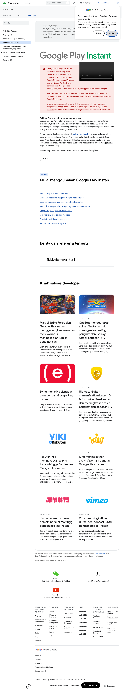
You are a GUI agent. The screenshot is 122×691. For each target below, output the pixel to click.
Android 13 (83, 626)
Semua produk (40, 671)
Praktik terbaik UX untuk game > (53, 219)
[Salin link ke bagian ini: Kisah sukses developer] (82, 283)
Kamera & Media (53, 627)
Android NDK (98, 637)
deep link (50, 110)
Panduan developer (97, 623)
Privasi (51, 632)
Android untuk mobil (69, 628)
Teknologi (32, 15)
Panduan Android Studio (98, 617)
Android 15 (83, 619)
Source (37, 629)
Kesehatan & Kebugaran (54, 622)
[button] (15, 52)
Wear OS (67, 617)
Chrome (38, 660)
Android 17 (83, 611)
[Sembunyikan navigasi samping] (28, 686)
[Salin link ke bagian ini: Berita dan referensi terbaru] (90, 243)
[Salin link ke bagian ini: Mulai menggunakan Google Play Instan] (42, 185)
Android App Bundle (81, 134)
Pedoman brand (56, 680)
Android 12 (83, 630)
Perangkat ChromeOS (68, 622)
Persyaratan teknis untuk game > (53, 223)
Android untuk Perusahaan (40, 621)
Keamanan (39, 625)
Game (51, 611)
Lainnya (28, 3)
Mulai (111, 33)
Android (38, 616)
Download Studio (97, 632)
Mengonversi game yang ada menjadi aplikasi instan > (62, 202)
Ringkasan (7, 15)
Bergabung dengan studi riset (112, 630)
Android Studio (104, 3)
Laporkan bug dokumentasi (112, 618)
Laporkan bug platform (112, 612)
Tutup (99, 33)
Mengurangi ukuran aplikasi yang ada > (56, 215)
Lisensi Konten (100, 554)
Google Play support (112, 624)
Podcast (38, 641)
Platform (8, 10)
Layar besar (68, 613)
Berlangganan (90, 685)
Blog (36, 637)
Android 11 (82, 634)
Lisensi (44, 680)
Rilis (19, 15)
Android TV (68, 632)
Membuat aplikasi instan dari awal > (55, 193)
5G (50, 636)
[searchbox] (16, 23)
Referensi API (98, 627)
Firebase (38, 663)
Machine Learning (52, 616)
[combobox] (58, 3)
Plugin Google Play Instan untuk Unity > (56, 211)
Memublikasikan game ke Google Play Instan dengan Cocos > (65, 206)
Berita (37, 633)
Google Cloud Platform (44, 667)
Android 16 (83, 615)
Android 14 (83, 623)
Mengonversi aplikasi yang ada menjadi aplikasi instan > (63, 198)
